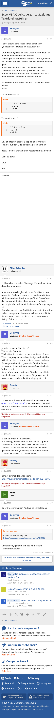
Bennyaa (7, 22)
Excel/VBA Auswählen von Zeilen (26, 588)
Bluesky (35, 678)
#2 (51, 278)
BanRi (9, 580)
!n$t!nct (10, 603)
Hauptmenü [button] (4, 3)
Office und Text (20, 591)
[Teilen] (47, 39)
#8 (51, 525)
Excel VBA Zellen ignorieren (36, 600)
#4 (51, 395)
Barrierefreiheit (24, 709)
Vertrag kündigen (8, 709)
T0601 (10, 591)
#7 (51, 503)
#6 (51, 471)
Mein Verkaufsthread (10, 326)
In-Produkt (6, 323)
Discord (21, 678)
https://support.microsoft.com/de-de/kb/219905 (25, 478)
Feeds (8, 678)
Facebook (10, 683)
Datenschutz (38, 709)
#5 (51, 434)
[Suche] (51, 3)
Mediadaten (26, 706)
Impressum (6, 706)
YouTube (33, 688)
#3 (51, 343)
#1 (51, 39)
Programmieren (19, 580)
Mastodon (10, 688)
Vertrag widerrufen (41, 706)
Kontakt (16, 706)
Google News (27, 683)
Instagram (45, 683)
